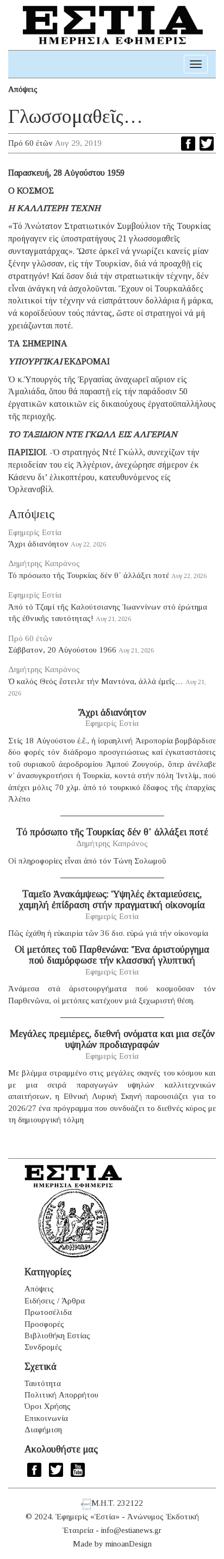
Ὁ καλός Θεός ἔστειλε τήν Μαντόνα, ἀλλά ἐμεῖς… (95, 681)
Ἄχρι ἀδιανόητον (38, 543)
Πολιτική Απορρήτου (61, 1394)
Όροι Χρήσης (47, 1406)
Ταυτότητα (42, 1383)
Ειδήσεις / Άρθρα (54, 1300)
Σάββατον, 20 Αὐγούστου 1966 (62, 649)
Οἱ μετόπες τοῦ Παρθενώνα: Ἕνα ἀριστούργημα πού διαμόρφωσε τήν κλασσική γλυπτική (112, 955)
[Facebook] (188, 143)
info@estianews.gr (131, 1530)
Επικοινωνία (46, 1418)
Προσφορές (44, 1324)
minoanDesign (128, 1543)
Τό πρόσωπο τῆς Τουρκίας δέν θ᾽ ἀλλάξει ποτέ (88, 575)
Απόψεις (23, 89)
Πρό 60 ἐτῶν (30, 143)
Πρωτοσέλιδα (48, 1312)
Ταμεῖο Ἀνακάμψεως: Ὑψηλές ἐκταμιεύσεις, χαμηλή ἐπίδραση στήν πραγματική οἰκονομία (112, 899)
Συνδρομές (43, 1347)
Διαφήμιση (43, 1429)
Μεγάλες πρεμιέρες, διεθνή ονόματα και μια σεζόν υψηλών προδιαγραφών (112, 1039)
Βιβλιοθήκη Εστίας (57, 1335)
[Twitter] (206, 143)
